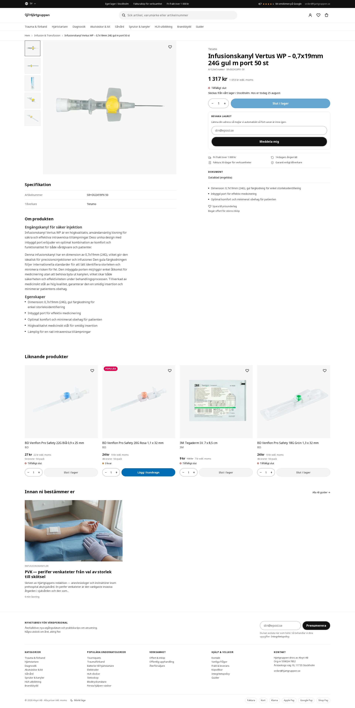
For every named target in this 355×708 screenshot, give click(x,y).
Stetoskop (93, 677)
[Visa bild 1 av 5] (32, 48)
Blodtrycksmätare (96, 681)
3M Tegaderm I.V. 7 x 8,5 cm (198, 443)
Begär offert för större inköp (224, 211)
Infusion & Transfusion (47, 35)
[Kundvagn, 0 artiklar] (326, 15)
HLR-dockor (93, 673)
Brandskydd (184, 26)
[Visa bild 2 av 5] (32, 66)
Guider (200, 26)
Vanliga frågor (219, 661)
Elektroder (93, 669)
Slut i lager (281, 104)
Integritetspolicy (280, 636)
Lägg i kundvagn (148, 472)
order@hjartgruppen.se (317, 3)
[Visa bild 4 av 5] (32, 100)
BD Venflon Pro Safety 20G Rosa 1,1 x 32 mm (132, 443)
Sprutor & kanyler (139, 26)
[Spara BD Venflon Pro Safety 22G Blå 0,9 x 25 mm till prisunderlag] (92, 371)
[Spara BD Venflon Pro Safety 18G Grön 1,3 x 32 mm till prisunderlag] (325, 371)
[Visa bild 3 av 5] (32, 83)
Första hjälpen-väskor (99, 685)
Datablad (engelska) (220, 177)
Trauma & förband (36, 26)
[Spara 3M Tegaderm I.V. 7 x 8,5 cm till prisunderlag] (247, 371)
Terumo (212, 49)
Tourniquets (94, 657)
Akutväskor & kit (100, 26)
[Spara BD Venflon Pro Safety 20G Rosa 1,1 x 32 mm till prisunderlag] (170, 371)
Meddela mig (269, 142)
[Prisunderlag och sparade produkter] (318, 15)
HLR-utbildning (163, 26)
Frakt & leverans (220, 665)
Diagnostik (78, 26)
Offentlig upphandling (161, 661)
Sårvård (119, 26)
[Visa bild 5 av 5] (32, 118)
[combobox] (178, 15)
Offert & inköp (157, 657)
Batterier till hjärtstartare (100, 665)
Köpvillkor (217, 669)
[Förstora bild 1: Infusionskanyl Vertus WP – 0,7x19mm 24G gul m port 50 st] (109, 107)
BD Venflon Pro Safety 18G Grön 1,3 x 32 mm (288, 443)
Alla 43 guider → (321, 492)
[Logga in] (310, 15)
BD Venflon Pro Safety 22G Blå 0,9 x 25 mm (54, 443)
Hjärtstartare (60, 26)
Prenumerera (316, 626)
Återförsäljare (157, 665)
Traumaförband (96, 661)
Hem (27, 35)
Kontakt (216, 657)
